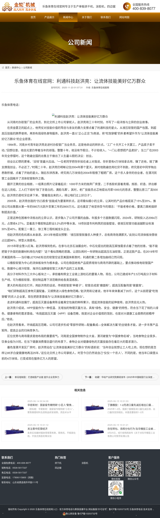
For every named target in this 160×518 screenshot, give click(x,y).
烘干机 (58, 462)
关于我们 (87, 17)
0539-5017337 (19, 467)
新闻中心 (68, 17)
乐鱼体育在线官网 (53, 6)
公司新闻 (27, 67)
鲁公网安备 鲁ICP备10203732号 (82, 513)
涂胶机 (85, 462)
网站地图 (124, 17)
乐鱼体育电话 (136, 509)
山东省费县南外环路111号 (25, 482)
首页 (33, 17)
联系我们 (106, 17)
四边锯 (58, 467)
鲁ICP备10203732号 (119, 509)
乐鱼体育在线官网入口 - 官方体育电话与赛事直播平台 (61, 509)
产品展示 (49, 17)
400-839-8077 (143, 8)
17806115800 (19, 477)
